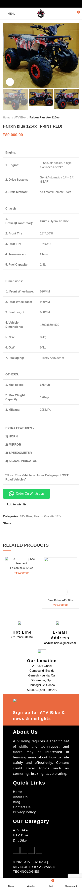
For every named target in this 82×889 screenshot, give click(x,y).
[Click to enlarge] (10, 82)
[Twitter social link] (35, 4)
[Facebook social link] (30, 4)
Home (7, 117)
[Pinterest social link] (41, 4)
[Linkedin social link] (46, 4)
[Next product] (77, 118)
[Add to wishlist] (24, 559)
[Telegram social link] (51, 4)
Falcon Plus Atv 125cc (44, 117)
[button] (18, 559)
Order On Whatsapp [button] (30, 493)
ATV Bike (20, 117)
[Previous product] (69, 118)
